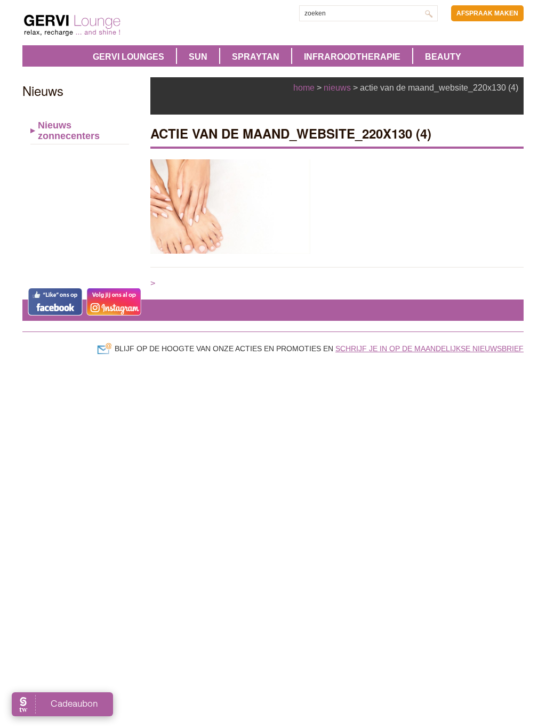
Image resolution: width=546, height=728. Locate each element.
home (304, 87)
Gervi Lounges (128, 56)
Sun (198, 56)
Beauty (443, 56)
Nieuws (337, 87)
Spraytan (255, 56)
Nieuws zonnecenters (69, 130)
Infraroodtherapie (352, 56)
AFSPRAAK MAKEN (487, 13)
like (55, 302)
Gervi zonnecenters (98, 25)
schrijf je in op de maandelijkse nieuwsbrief (429, 348)
